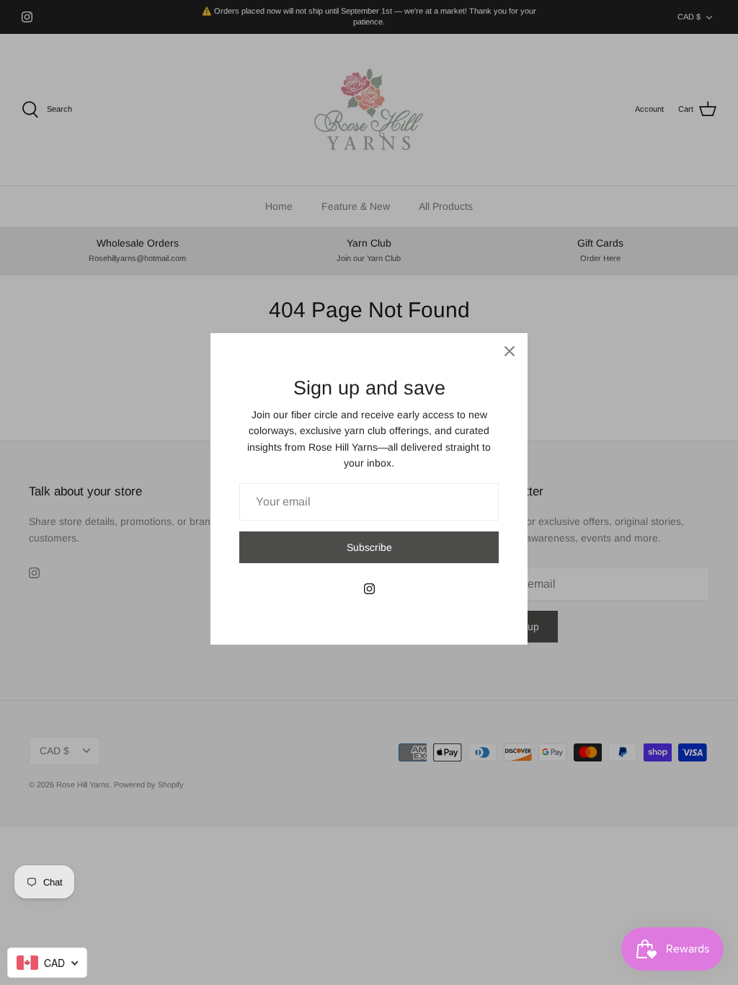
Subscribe (369, 547)
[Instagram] (369, 588)
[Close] (509, 351)
